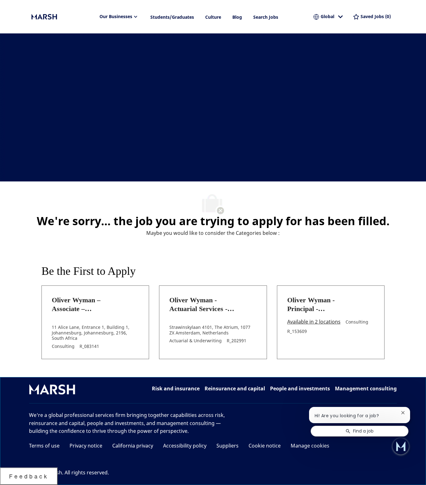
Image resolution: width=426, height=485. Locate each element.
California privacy (132, 445)
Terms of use (44, 445)
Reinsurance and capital (235, 388)
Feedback (29, 476)
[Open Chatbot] (401, 446)
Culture (213, 17)
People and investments (300, 388)
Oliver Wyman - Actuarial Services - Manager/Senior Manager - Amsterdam (202, 304)
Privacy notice (86, 445)
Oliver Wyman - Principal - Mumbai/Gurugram (316, 304)
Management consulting (366, 388)
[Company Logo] (62, 17)
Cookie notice (265, 445)
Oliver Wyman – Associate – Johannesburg (76, 304)
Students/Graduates (172, 17)
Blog (237, 17)
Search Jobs (265, 17)
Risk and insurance (176, 388)
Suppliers (227, 445)
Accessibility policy (184, 445)
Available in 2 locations (314, 322)
